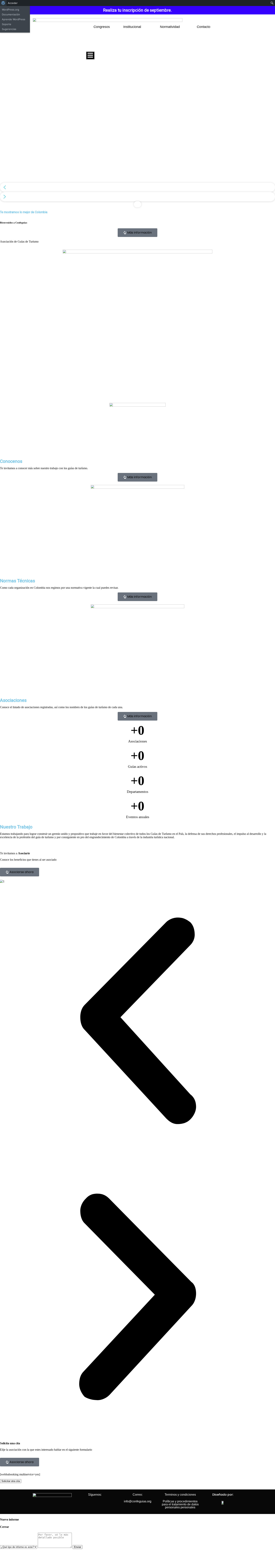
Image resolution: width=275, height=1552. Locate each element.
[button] (137, 187)
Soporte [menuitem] (6, 24)
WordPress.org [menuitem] (10, 9)
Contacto (203, 27)
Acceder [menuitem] (13, 2)
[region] (137, 138)
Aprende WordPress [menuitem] (13, 19)
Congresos (102, 27)
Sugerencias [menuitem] (9, 29)
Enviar (77, 1547)
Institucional (132, 27)
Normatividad (170, 27)
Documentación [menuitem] (11, 14)
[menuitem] (3, 3)
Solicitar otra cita (10, 1481)
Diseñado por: (222, 1494)
